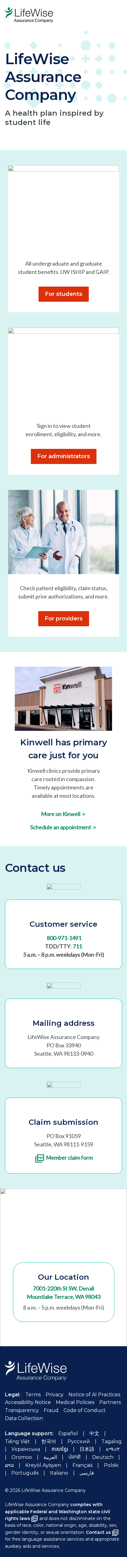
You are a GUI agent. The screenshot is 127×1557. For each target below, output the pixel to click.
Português (25, 1473)
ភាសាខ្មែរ (59, 1449)
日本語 (87, 1449)
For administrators (63, 456)
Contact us (98, 1532)
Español (68, 1433)
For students (63, 294)
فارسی (87, 1473)
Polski (111, 1465)
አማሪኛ (113, 1449)
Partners (110, 1402)
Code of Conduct (84, 1410)
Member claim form (69, 1157)
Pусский (79, 1441)
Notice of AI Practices (94, 1395)
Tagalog (111, 1441)
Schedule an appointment (63, 827)
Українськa (25, 1449)
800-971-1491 (64, 937)
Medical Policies (75, 1402)
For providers (64, 618)
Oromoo (21, 1457)
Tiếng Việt (17, 1441)
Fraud (51, 1410)
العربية (50, 1457)
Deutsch (102, 1457)
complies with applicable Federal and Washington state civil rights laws (57, 1511)
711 (77, 946)
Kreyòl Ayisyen (43, 1465)
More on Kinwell (63, 813)
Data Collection (24, 1418)
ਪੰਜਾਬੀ (74, 1457)
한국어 (48, 1441)
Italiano (59, 1473)
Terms (33, 1395)
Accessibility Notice (28, 1402)
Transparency (22, 1410)
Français (82, 1465)
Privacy (54, 1395)
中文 (94, 1433)
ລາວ (9, 1465)
